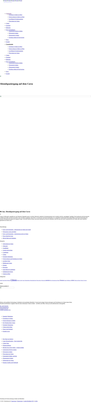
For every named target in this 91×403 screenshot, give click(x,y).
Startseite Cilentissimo (8, 316)
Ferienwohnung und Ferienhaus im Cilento (12, 258)
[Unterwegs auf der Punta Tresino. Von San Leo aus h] (45, 387)
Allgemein (5, 246)
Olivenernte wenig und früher (9, 231)
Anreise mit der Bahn (7, 250)
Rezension (5, 267)
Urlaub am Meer (6, 273)
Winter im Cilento (77, 280)
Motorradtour (39, 280)
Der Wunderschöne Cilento (9, 322)
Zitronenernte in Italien (8, 358)
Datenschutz (20, 401)
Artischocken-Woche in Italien (9, 349)
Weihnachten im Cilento (8, 360)
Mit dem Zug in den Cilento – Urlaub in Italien (13, 347)
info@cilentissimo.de (4, 307)
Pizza (51, 280)
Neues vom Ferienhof (8, 329)
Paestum (5, 265)
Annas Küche (5, 280)
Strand (65, 280)
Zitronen (82, 280)
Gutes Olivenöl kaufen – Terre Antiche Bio (12, 341)
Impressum (13, 401)
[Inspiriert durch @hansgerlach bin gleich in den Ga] (45, 367)
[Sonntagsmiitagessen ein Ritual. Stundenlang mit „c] (45, 393)
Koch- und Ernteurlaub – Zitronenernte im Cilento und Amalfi (17, 229)
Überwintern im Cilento (8, 354)
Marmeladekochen (33, 280)
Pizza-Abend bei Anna (8, 236)
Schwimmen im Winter (56, 280)
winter (72, 280)
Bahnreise (8, 280)
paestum (48, 280)
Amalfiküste (5, 248)
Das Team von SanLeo (8, 339)
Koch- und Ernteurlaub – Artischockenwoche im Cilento (15, 234)
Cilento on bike (19, 280)
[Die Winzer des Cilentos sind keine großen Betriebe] (15, 388)
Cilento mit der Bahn (7, 327)
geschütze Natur (6, 261)
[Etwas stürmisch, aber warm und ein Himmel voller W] (76, 366)
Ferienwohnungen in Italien (9, 320)
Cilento (4, 254)
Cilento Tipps (6, 343)
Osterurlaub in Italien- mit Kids (10, 356)
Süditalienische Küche (8, 271)
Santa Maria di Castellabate (9, 269)
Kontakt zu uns (6, 331)
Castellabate (5, 252)
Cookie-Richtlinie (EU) (28, 401)
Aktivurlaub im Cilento (8, 243)
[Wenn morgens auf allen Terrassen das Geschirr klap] (76, 387)
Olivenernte (43, 280)
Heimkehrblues (27, 280)
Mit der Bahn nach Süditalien (9, 238)
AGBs (36, 401)
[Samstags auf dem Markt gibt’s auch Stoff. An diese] (15, 393)
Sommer (62, 280)
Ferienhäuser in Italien (8, 318)
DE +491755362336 (4, 306)
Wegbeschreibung (7, 345)
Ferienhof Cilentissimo (8, 325)
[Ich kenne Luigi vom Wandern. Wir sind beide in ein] (76, 393)
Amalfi (1, 280)
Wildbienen (69, 280)
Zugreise (85, 280)
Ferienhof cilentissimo (8, 256)
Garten (23, 280)
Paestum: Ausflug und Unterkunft (10, 362)
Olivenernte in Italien (7, 351)
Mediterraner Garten (7, 263)
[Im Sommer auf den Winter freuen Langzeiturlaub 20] (15, 375)
